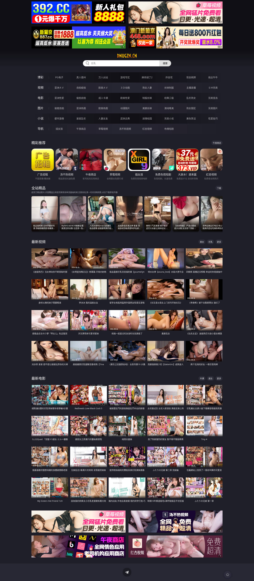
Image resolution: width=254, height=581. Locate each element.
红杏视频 (147, 128)
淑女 (210, 378)
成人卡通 (103, 98)
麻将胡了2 (147, 77)
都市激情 (59, 118)
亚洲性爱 (59, 98)
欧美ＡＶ (103, 87)
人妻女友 (103, 118)
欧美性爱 (125, 98)
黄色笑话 (191, 118)
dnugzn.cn (127, 56)
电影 (41, 98)
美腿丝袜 (147, 108)
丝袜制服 (169, 87)
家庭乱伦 (81, 118)
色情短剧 (169, 128)
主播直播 (191, 87)
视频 (41, 88)
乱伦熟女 (191, 98)
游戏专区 (125, 77)
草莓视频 (103, 128)
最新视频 (38, 241)
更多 (219, 241)
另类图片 (213, 108)
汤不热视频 (125, 128)
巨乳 (210, 241)
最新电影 (38, 378)
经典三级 (169, 98)
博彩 (41, 77)
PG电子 (59, 77)
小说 (41, 118)
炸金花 (169, 77)
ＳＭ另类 (213, 87)
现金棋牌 (191, 77)
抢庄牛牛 (213, 77)
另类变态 (213, 98)
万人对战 (103, 77)
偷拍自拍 (81, 98)
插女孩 (59, 128)
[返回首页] (227, 574)
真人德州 (81, 77)
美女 (202, 241)
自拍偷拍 (81, 87)
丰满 (202, 378)
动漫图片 (125, 108)
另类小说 (169, 118)
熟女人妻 (147, 87)
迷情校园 (147, 118)
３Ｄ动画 (125, 87)
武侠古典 (125, 118)
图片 (41, 108)
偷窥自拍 (59, 108)
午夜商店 (81, 128)
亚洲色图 (81, 108)
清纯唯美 (169, 108)
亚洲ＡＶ (59, 87)
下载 (219, 188)
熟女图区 (191, 108)
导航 (41, 129)
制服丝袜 (147, 98)
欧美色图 (103, 108)
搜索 (165, 63)
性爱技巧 (213, 118)
